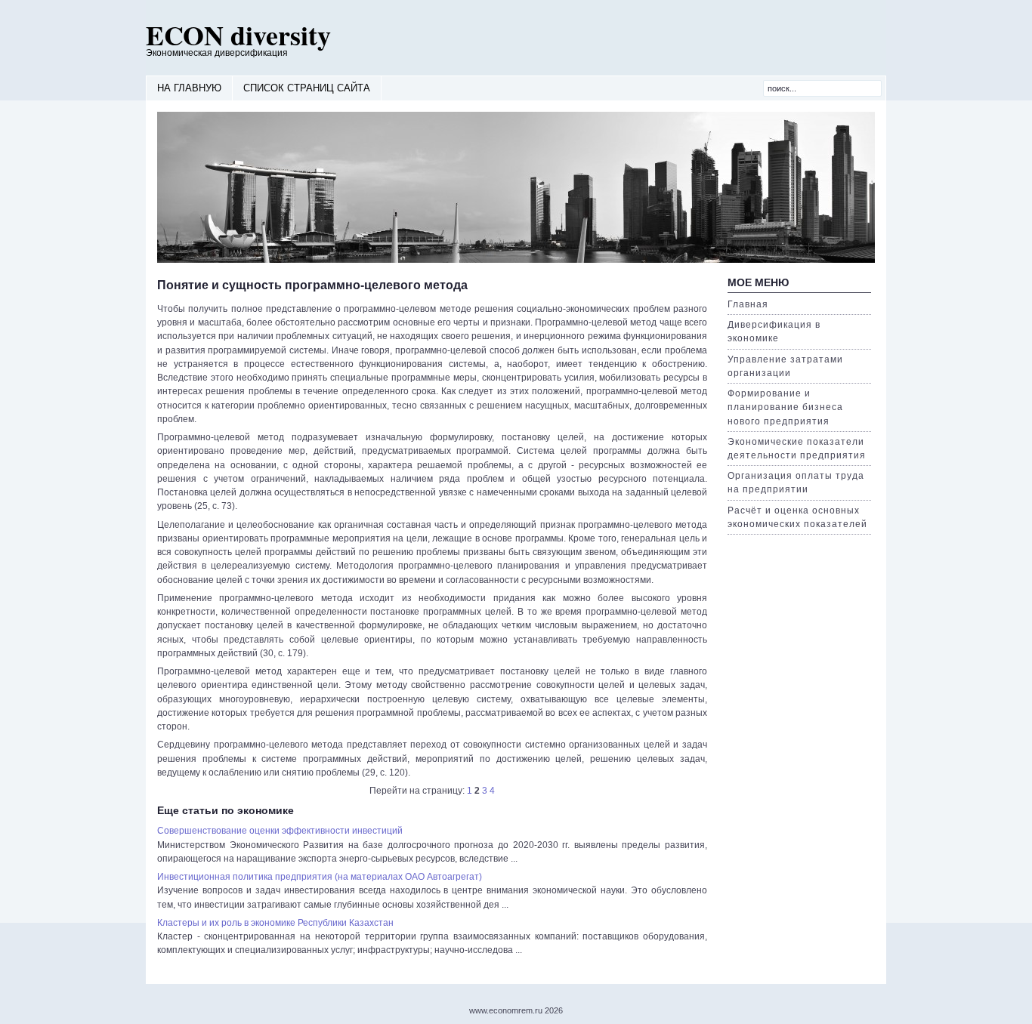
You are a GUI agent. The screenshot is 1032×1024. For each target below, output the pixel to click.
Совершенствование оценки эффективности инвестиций (280, 830)
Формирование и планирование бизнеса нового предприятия (785, 407)
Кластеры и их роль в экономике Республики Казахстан (275, 923)
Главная (748, 304)
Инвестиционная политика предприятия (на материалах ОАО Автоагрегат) (319, 876)
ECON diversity (238, 34)
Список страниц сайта (306, 88)
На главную (189, 88)
